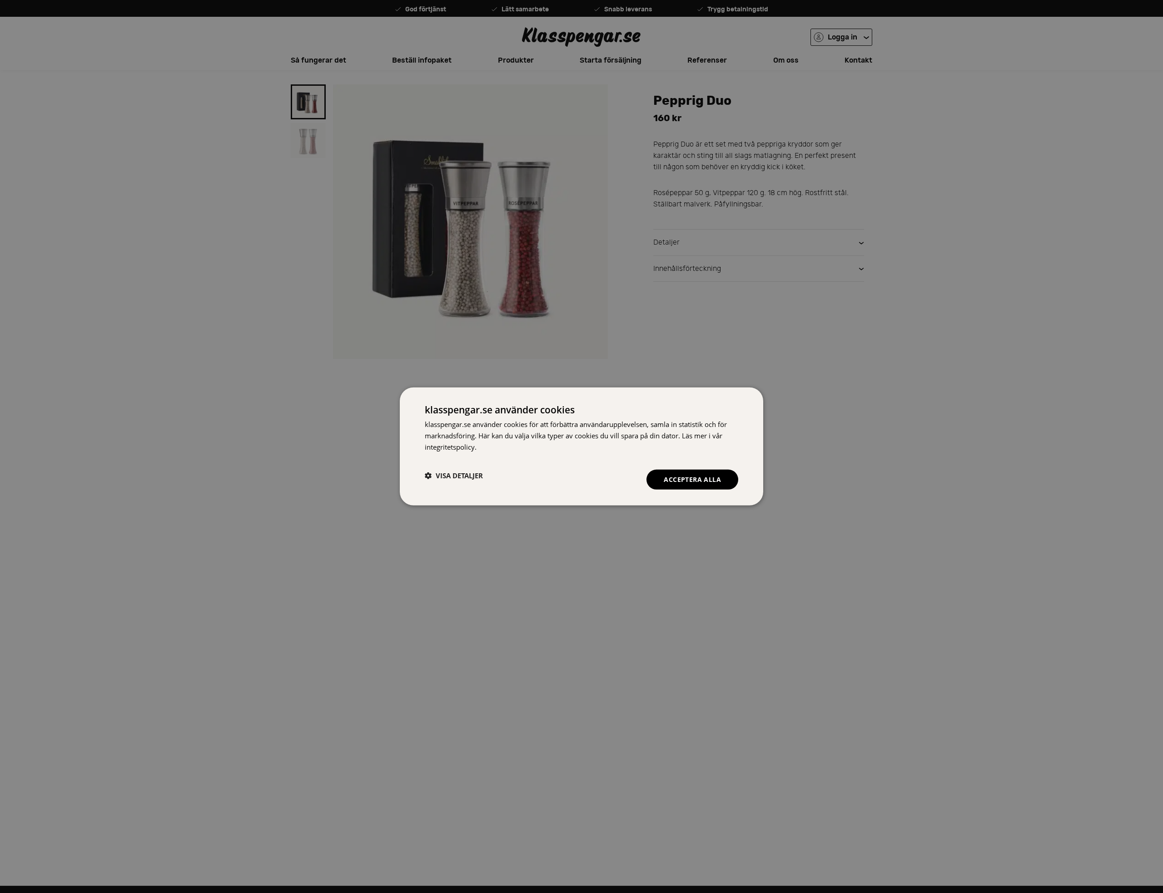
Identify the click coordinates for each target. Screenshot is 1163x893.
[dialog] (581, 446)
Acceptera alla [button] (692, 479)
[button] (454, 476)
